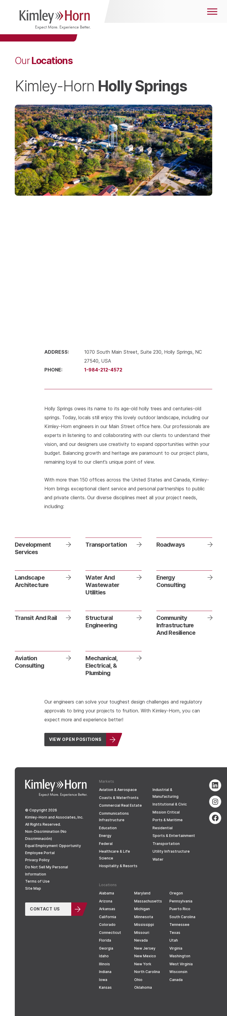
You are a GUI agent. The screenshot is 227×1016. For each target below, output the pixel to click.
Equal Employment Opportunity (53, 845)
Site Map (33, 888)
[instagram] (215, 801)
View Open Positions (75, 739)
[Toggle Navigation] (212, 11)
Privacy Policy (37, 859)
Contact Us (45, 909)
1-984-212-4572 (103, 369)
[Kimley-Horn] (55, 21)
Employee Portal (40, 852)
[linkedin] (215, 785)
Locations (43, 60)
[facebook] (215, 818)
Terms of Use (37, 881)
